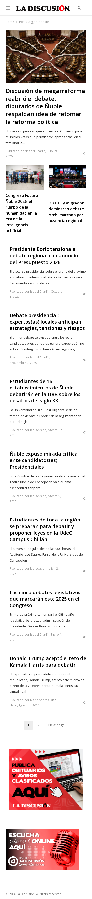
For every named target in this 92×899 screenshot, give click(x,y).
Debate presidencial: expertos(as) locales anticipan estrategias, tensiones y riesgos (47, 321)
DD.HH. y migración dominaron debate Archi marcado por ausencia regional (67, 211)
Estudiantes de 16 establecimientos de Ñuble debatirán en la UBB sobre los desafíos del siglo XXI (45, 391)
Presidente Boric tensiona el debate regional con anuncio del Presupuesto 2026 (44, 255)
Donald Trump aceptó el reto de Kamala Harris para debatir (48, 661)
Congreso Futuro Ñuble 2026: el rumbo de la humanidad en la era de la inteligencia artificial (22, 213)
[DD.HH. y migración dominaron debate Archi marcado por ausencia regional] (67, 168)
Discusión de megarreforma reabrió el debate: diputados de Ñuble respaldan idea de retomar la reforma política (45, 106)
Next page (56, 725)
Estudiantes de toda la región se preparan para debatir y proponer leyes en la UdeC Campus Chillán (45, 529)
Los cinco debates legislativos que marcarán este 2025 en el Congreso (45, 599)
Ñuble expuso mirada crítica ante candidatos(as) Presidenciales (44, 460)
